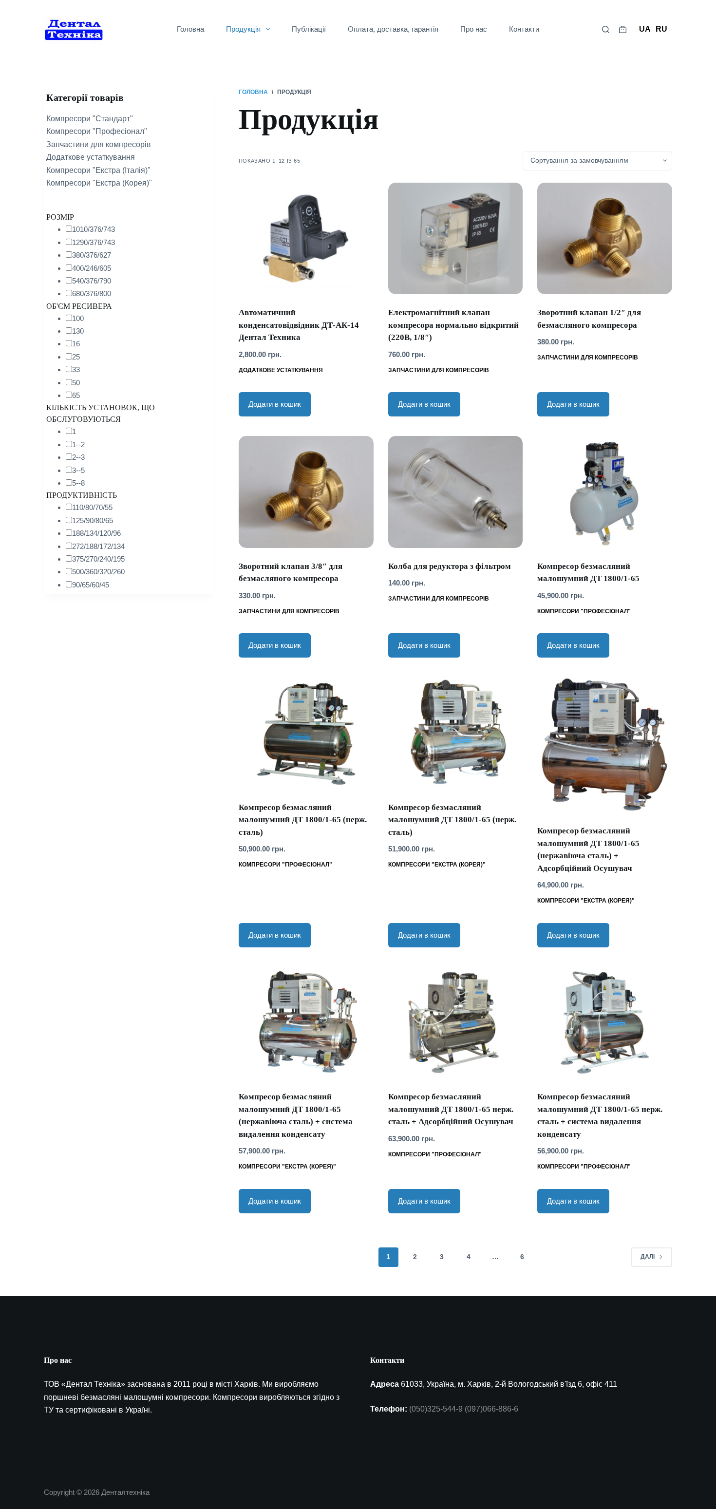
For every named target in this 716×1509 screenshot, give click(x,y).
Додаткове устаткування (281, 370)
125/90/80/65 (92, 520)
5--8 (78, 483)
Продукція (243, 29)
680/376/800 (91, 293)
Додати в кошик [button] (274, 404)
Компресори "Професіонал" (584, 611)
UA (645, 29)
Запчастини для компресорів (438, 370)
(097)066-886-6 (491, 1409)
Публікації (309, 29)
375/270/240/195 (98, 559)
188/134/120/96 (96, 533)
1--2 (78, 444)
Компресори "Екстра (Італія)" (98, 170)
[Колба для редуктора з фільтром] (455, 491)
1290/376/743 (93, 242)
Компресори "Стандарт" (89, 118)
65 (76, 395)
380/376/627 (91, 255)
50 (76, 382)
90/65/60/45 (90, 585)
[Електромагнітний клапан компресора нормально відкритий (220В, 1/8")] (455, 238)
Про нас (473, 29)
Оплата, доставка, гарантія (393, 29)
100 (78, 318)
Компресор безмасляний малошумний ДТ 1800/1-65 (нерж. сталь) (303, 820)
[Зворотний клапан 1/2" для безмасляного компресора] (604, 238)
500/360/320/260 (98, 571)
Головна (190, 29)
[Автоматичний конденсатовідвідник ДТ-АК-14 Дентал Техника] (306, 238)
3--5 (78, 470)
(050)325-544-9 (436, 1409)
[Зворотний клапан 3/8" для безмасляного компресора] (306, 491)
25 (76, 357)
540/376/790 (91, 281)
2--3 (78, 457)
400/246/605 (91, 268)
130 (78, 331)
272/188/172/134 (98, 546)
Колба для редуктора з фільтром (449, 566)
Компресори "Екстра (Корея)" (437, 864)
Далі (648, 1256)
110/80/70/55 (92, 507)
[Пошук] (605, 29)
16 (76, 344)
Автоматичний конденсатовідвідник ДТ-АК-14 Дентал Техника (299, 325)
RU (661, 29)
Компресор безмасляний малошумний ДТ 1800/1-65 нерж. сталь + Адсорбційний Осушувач (450, 1109)
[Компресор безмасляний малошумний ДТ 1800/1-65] (604, 491)
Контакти (524, 29)
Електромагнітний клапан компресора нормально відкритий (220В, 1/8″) (453, 325)
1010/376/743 (93, 229)
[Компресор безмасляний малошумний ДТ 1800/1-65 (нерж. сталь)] (306, 733)
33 (76, 369)
